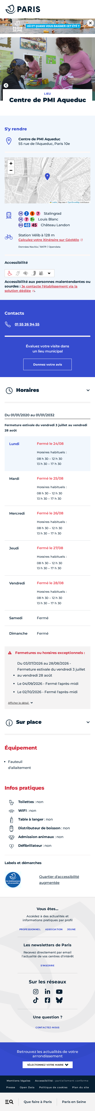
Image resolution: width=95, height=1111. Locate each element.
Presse (10, 1087)
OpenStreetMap (74, 202)
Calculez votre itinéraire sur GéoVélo (48, 240)
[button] (47, 176)
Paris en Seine (74, 1102)
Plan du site (80, 1087)
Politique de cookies (53, 1087)
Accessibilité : (62, 1080)
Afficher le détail (18, 702)
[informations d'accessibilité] (29, 273)
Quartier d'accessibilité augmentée (59, 879)
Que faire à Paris (38, 1102)
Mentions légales (18, 1080)
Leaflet (54, 202)
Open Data (27, 1087)
